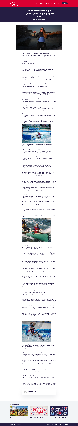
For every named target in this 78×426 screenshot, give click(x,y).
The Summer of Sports (14, 417)
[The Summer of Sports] (19, 411)
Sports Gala (47, 3)
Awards (41, 3)
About (55, 3)
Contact (59, 3)
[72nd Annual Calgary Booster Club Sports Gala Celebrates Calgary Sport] (39, 411)
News (52, 3)
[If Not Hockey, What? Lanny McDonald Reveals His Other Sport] (59, 411)
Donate (64, 3)
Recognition (36, 3)
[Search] (67, 3)
